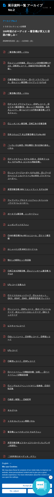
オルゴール (12, 410)
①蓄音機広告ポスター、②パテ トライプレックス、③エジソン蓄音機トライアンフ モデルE (28, 80)
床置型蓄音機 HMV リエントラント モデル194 (28, 189)
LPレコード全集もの (16, 284)
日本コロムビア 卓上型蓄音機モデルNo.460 (27, 134)
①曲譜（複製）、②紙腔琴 (19, 399)
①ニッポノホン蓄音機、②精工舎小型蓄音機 (27, 123)
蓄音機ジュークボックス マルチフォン (24, 432)
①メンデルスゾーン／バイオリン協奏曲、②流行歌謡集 (29, 387)
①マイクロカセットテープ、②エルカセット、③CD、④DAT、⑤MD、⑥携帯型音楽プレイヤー (29, 296)
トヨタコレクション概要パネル (21, 421)
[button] (6, 463)
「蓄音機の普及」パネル (18, 93)
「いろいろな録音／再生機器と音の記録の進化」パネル (29, 146)
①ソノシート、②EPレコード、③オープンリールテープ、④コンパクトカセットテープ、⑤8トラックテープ (29, 312)
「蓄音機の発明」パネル (18, 52)
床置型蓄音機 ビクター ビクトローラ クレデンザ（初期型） (29, 444)
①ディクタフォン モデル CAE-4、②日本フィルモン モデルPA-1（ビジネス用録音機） (28, 160)
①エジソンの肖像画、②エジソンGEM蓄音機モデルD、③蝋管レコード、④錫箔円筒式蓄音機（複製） (29, 66)
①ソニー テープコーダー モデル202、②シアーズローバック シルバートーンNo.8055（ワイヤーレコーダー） (29, 176)
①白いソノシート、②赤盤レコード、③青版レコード (29, 338)
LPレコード (13, 350)
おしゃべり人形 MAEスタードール (23, 249)
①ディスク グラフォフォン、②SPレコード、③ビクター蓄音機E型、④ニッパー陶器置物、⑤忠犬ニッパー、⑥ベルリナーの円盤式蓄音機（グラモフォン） (29, 108)
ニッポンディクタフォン (18, 225)
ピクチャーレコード (16, 326)
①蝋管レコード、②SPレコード (21, 361)
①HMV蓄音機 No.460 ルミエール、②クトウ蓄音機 (29, 236)
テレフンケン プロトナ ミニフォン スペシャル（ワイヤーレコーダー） (28, 201)
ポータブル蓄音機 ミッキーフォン (23, 214)
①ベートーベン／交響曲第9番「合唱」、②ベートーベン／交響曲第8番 (28, 373)
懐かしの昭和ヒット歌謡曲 (19, 260)
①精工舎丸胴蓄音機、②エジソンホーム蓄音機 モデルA (29, 272)
